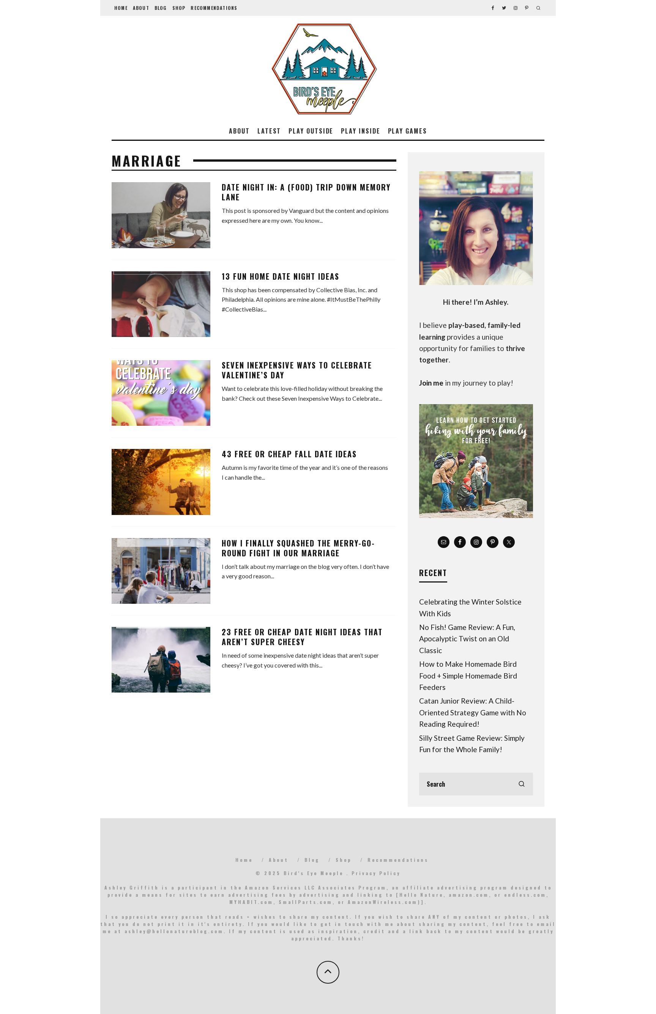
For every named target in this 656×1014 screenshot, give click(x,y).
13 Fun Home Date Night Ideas (280, 276)
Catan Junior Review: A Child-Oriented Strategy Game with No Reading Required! (472, 712)
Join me (431, 382)
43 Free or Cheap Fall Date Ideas (289, 454)
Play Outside (311, 130)
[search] (521, 784)
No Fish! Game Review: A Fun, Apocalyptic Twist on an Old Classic (467, 639)
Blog (161, 8)
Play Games (407, 130)
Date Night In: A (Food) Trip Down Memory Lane (306, 192)
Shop (179, 8)
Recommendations (214, 8)
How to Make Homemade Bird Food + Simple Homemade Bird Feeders (468, 675)
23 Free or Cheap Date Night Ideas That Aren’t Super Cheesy (302, 636)
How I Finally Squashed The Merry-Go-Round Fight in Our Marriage (298, 548)
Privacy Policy (376, 873)
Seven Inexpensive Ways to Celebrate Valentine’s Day (297, 370)
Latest (269, 130)
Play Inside (360, 130)
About (141, 8)
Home (121, 8)
